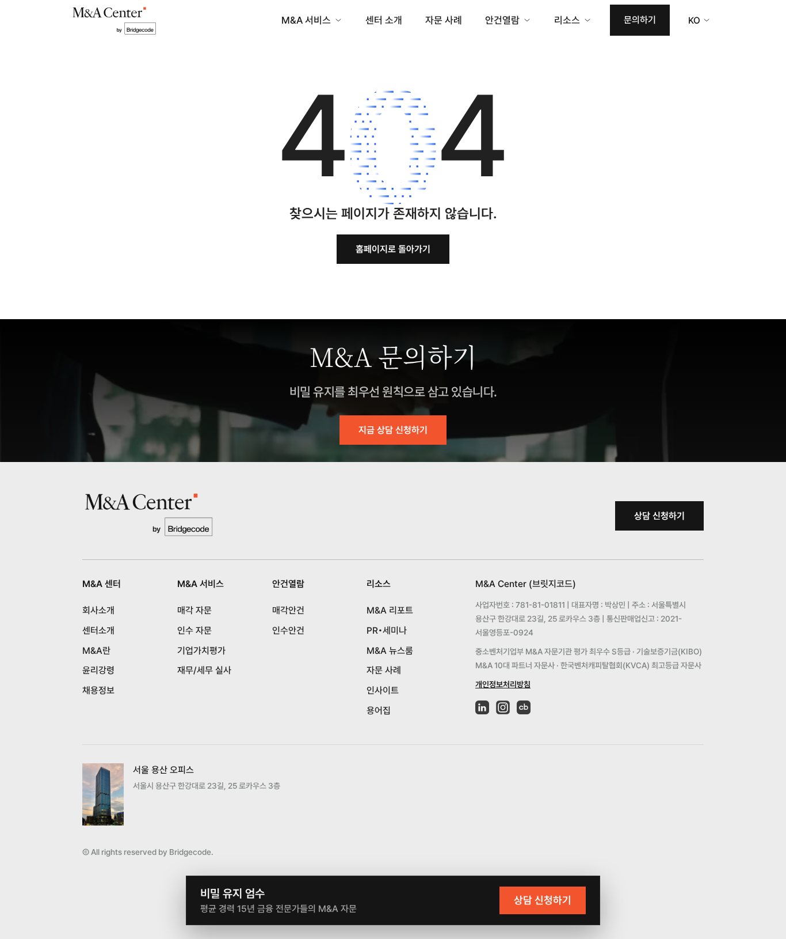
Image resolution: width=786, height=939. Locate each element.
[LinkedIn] (482, 707)
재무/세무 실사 (204, 670)
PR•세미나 (387, 630)
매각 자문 (194, 610)
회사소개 (98, 610)
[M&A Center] (114, 20)
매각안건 (288, 610)
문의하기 (640, 19)
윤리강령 (98, 670)
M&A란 (96, 650)
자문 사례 (443, 20)
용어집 (379, 710)
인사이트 (383, 690)
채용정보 (98, 690)
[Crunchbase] (524, 707)
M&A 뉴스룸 (390, 650)
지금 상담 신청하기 (393, 430)
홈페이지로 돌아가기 (393, 249)
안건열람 (502, 20)
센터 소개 (383, 20)
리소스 (567, 20)
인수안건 (288, 630)
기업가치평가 (201, 650)
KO (694, 20)
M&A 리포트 (390, 610)
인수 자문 (194, 630)
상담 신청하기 (659, 515)
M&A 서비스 (306, 20)
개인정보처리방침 (503, 684)
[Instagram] (503, 707)
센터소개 (98, 630)
